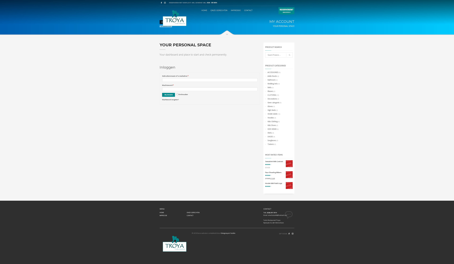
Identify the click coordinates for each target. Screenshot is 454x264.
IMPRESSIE (163, 215)
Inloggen (168, 95)
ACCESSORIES (273, 72)
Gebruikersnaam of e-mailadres (175, 76)
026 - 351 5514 (212, 3)
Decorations (272, 99)
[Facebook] (161, 2)
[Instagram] (165, 2)
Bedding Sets (273, 83)
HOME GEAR (272, 114)
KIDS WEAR (272, 129)
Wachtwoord (168, 85)
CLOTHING (272, 95)
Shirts (270, 133)
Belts (269, 87)
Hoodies (271, 118)
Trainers (271, 144)
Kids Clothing (272, 121)
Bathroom (271, 80)
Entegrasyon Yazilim (228, 233)
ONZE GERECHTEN (193, 212)
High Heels (272, 110)
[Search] (289, 55)
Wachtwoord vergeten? (170, 100)
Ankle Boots (272, 76)
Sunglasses (272, 140)
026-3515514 (286, 10)
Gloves (270, 106)
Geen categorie (273, 102)
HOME (162, 212)
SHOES (270, 136)
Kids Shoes (272, 125)
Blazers (270, 91)
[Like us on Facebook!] (289, 233)
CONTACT (190, 215)
